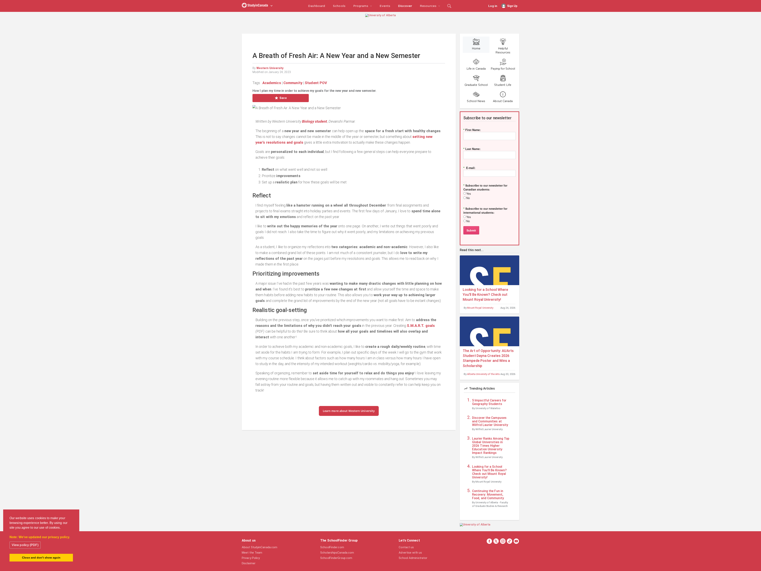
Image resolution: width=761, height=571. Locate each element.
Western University (269, 68)
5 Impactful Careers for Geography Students (489, 402)
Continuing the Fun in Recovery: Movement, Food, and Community (488, 494)
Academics (271, 83)
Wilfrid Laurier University (489, 429)
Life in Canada (476, 68)
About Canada (503, 101)
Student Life (502, 85)
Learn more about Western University (349, 411)
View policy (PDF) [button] (25, 545)
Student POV (316, 83)
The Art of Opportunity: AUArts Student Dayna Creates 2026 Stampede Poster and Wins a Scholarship (488, 358)
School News (476, 101)
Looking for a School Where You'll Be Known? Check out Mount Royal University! (485, 294)
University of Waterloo (487, 408)
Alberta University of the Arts (483, 374)
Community (292, 83)
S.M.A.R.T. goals (421, 325)
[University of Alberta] (380, 15)
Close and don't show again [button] (41, 557)
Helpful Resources (502, 50)
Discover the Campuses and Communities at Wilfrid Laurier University (490, 421)
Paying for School (503, 68)
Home (476, 48)
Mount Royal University (480, 307)
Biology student (314, 121)
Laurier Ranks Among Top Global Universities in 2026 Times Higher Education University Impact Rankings (490, 446)
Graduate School (476, 85)
